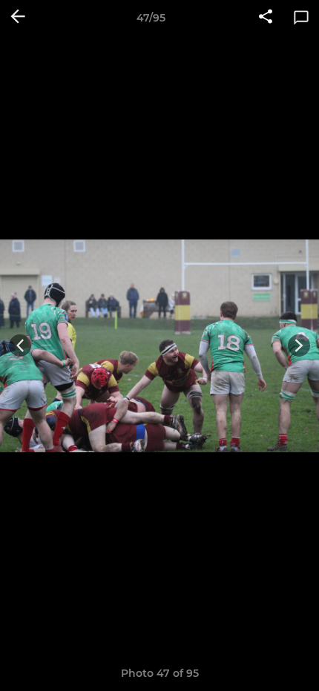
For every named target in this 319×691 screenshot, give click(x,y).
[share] (265, 17)
